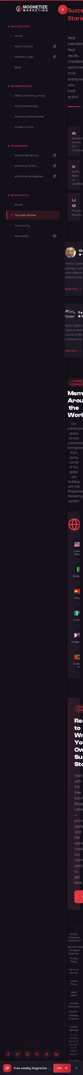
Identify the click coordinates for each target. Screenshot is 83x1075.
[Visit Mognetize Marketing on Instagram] (27, 1054)
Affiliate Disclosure (73, 1005)
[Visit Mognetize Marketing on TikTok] (47, 1054)
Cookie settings (74, 1028)
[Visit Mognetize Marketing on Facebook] (8, 1054)
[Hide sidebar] (63, 9)
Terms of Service (74, 971)
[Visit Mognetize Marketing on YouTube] (37, 1054)
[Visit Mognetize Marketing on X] (18, 1054)
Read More (68, 288)
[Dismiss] (76, 1068)
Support (72, 1011)
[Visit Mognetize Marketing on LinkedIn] (56, 1054)
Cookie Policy (73, 982)
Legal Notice (73, 994)
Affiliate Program (74, 1017)
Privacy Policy (74, 960)
